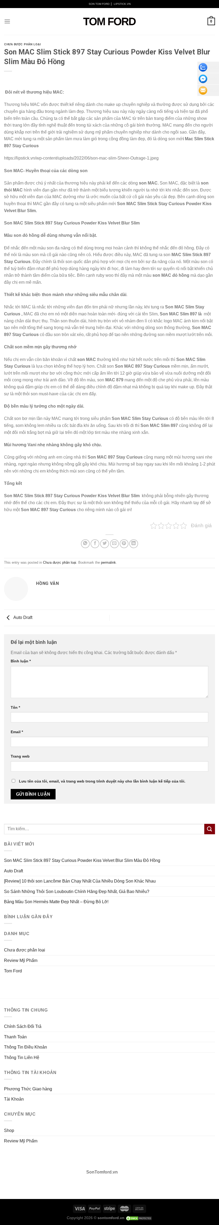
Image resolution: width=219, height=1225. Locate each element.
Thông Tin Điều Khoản (25, 1047)
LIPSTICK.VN (122, 3)
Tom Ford (13, 971)
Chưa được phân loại (22, 44)
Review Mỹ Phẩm (20, 960)
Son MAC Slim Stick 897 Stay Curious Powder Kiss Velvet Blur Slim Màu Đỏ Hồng (82, 860)
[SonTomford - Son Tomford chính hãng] (109, 21)
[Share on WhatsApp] (85, 543)
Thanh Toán (15, 1037)
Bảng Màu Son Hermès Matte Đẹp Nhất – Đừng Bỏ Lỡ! (56, 901)
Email (17, 732)
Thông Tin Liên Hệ (21, 1057)
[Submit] (209, 829)
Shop (9, 1130)
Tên (15, 707)
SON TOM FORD (99, 3)
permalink (108, 562)
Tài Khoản (14, 1099)
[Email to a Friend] (114, 543)
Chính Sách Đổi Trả (22, 1026)
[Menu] (7, 21)
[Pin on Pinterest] (124, 543)
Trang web (20, 756)
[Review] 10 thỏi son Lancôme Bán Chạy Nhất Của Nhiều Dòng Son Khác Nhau (80, 881)
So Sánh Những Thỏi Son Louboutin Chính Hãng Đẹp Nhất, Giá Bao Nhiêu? (76, 891)
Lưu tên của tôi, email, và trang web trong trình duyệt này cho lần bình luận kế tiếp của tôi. (102, 781)
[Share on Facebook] (95, 543)
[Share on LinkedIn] (133, 543)
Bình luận (21, 661)
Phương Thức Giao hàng (28, 1089)
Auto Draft (22, 617)
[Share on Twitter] (104, 543)
